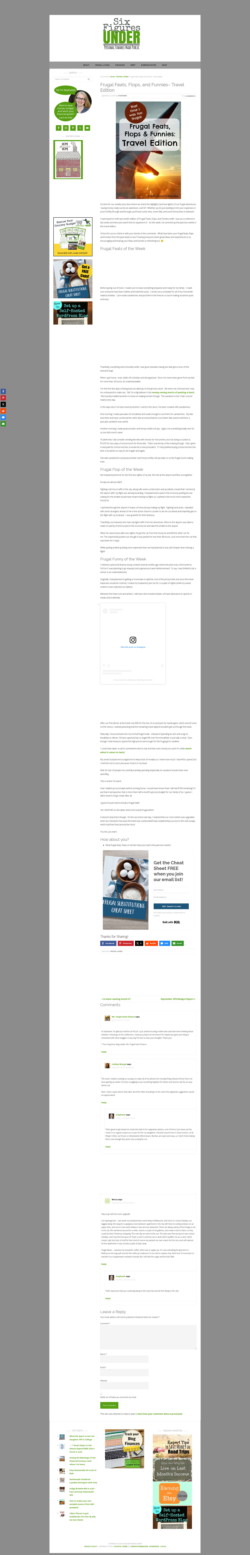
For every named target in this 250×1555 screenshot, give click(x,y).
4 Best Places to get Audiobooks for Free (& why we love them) (83, 1516)
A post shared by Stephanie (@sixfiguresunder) (133, 680)
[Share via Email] (3, 423)
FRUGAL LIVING (116, 951)
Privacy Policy (90, 1546)
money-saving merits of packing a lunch (173, 392)
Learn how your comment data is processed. (159, 1413)
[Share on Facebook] (3, 391)
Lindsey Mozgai (119, 1064)
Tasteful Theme (120, 1546)
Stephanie (120, 1114)
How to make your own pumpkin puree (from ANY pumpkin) (82, 1504)
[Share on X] (3, 404)
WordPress (154, 1546)
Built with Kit (171, 922)
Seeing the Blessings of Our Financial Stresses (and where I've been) (83, 1460)
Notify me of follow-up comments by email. (118, 1397)
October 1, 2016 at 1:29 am (125, 1118)
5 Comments (190, 96)
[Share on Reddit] (3, 410)
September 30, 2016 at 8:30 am (123, 1067)
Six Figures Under (125, 34)
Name (103, 1354)
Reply (104, 1052)
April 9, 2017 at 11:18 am (121, 1020)
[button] (191, 105)
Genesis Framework (139, 1546)
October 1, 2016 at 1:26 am (125, 1280)
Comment (105, 1323)
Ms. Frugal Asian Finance (123, 1016)
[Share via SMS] (3, 417)
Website (103, 1380)
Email (103, 1367)
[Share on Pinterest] (3, 397)
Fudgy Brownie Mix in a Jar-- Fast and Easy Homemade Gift (83, 1491)
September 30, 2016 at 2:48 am (123, 1203)
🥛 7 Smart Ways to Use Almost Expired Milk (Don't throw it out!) (82, 1448)
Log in (163, 1546)
